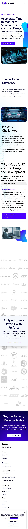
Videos (4, 494)
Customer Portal (6, 474)
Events (3, 498)
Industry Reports (6, 491)
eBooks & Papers (6, 488)
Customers (5, 463)
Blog (3, 504)
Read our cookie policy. (14, 518)
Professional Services (7, 480)
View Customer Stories (14, 343)
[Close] (24, 512)
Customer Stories (6, 466)
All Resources (5, 507)
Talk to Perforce (7, 43)
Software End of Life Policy (9, 477)
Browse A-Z (5, 455)
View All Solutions (6, 447)
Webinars (4, 501)
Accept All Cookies (13, 521)
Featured (4, 458)
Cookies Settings (13, 524)
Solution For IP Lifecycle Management (10, 216)
